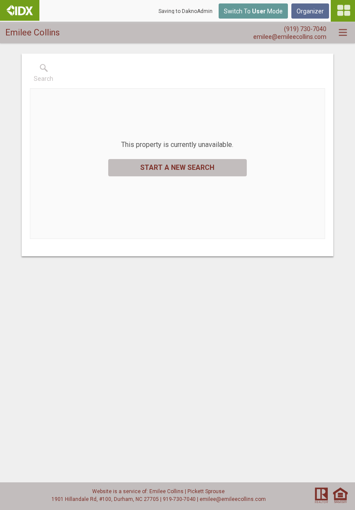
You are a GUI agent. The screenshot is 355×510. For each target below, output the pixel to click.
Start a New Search (177, 167)
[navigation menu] (343, 11)
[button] (43, 75)
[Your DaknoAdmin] (19, 10)
